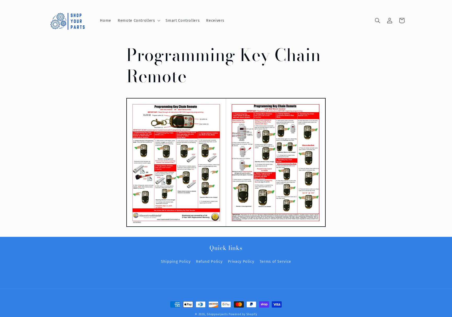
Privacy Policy (241, 261)
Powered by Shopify (243, 314)
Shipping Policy (175, 261)
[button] (138, 20)
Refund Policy (209, 261)
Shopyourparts (217, 314)
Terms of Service (275, 261)
